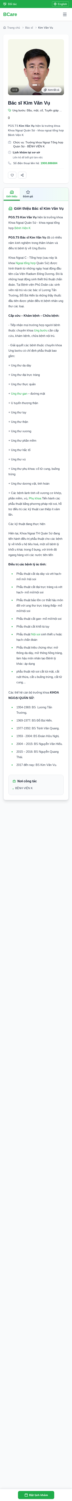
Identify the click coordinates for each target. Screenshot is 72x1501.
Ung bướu (40, 330)
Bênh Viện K (22, 228)
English (62, 4)
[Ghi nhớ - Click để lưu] (12, 175)
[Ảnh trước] (13, 67)
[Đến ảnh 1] (34, 85)
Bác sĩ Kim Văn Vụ (29, 103)
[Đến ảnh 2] (39, 85)
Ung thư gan (19, 393)
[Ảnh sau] (59, 67)
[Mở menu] (65, 14)
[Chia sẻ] (22, 175)
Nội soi (35, 634)
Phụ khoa (35, 498)
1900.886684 (49, 163)
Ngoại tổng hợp (25, 263)
